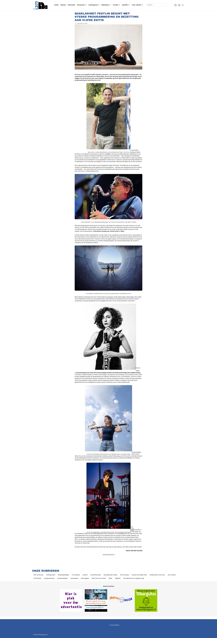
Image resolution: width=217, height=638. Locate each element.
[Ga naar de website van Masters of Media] (121, 600)
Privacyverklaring (114, 625)
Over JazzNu (136, 5)
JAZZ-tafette (37, 578)
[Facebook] (176, 5)
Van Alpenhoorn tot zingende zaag (133, 578)
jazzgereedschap (49, 578)
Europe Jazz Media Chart (139, 575)
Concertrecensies (95, 575)
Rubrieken (105, 5)
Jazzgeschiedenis (62, 578)
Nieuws (63, 5)
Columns (85, 575)
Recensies (81, 5)
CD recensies (76, 575)
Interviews (71, 5)
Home (56, 5)
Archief (115, 5)
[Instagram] (183, 5)
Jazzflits (125, 5)
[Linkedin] (179, 5)
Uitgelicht (118, 578)
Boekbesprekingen (63, 575)
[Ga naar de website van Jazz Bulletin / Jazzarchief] (96, 600)
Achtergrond (93, 5)
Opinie (110, 578)
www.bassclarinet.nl (108, 554)
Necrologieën (85, 578)
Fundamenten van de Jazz (157, 575)
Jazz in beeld (171, 575)
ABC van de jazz (38, 575)
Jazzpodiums (74, 578)
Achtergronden (50, 575)
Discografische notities (110, 575)
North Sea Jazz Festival (99, 578)
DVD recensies (124, 575)
